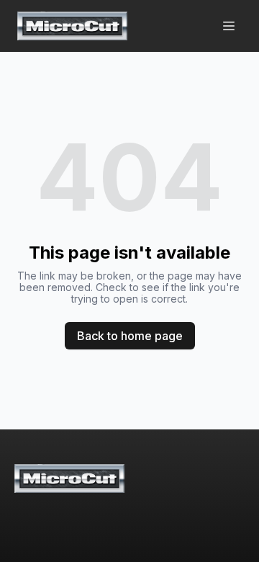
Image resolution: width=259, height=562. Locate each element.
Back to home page (130, 336)
